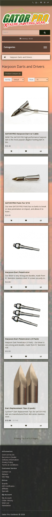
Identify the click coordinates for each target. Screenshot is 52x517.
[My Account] (36, 3)
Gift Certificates (8, 486)
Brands (5, 483)
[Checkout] (48, 3)
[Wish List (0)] (41, 3)
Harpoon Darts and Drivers (21, 57)
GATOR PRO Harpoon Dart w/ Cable (21, 133)
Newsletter (6, 505)
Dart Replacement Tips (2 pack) (20, 408)
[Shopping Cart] (44, 3)
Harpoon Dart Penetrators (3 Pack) (22, 339)
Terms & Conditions (10, 465)
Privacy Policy (7, 462)
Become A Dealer (9, 457)
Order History (7, 500)
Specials (5, 491)
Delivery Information (10, 460)
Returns (5, 474)
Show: (31, 80)
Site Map (5, 477)
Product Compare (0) (12, 74)
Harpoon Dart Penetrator (17, 272)
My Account (7, 498)
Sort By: (8, 80)
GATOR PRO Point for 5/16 (17, 203)
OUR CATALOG (8, 454)
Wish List (5, 503)
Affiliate (5, 488)
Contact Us (6, 472)
